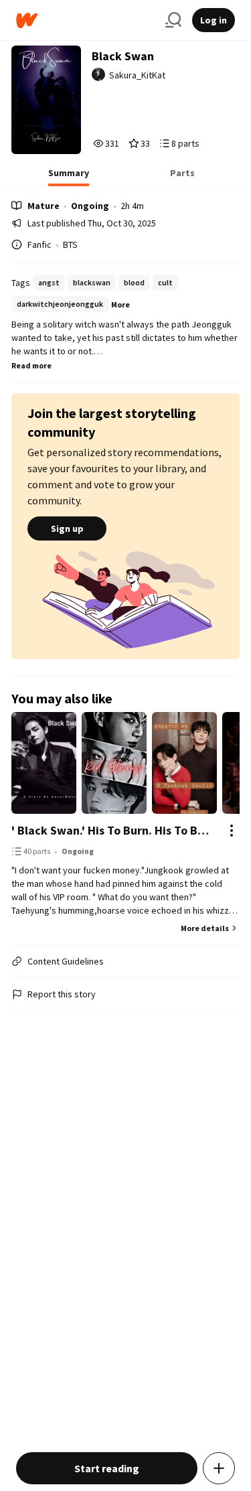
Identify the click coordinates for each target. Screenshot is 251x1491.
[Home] (85, 20)
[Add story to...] (219, 1468)
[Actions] (232, 830)
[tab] (68, 176)
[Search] (173, 20)
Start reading (106, 1468)
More (120, 304)
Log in (213, 20)
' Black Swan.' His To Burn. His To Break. (111, 830)
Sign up (67, 528)
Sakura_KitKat (137, 75)
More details (205, 928)
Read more (31, 365)
